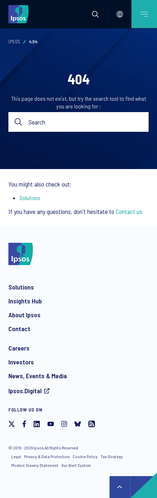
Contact (19, 329)
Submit (18, 122)
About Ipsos (24, 315)
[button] (95, 14)
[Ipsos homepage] (20, 14)
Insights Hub (25, 301)
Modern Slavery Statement (34, 465)
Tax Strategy (111, 456)
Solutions (29, 197)
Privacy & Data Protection (47, 456)
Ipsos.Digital (25, 391)
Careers (19, 348)
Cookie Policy (85, 456)
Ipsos (14, 42)
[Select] (120, 14)
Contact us (129, 211)
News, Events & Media (37, 376)
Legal (16, 456)
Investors (21, 362)
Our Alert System (76, 465)
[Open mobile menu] (144, 14)
